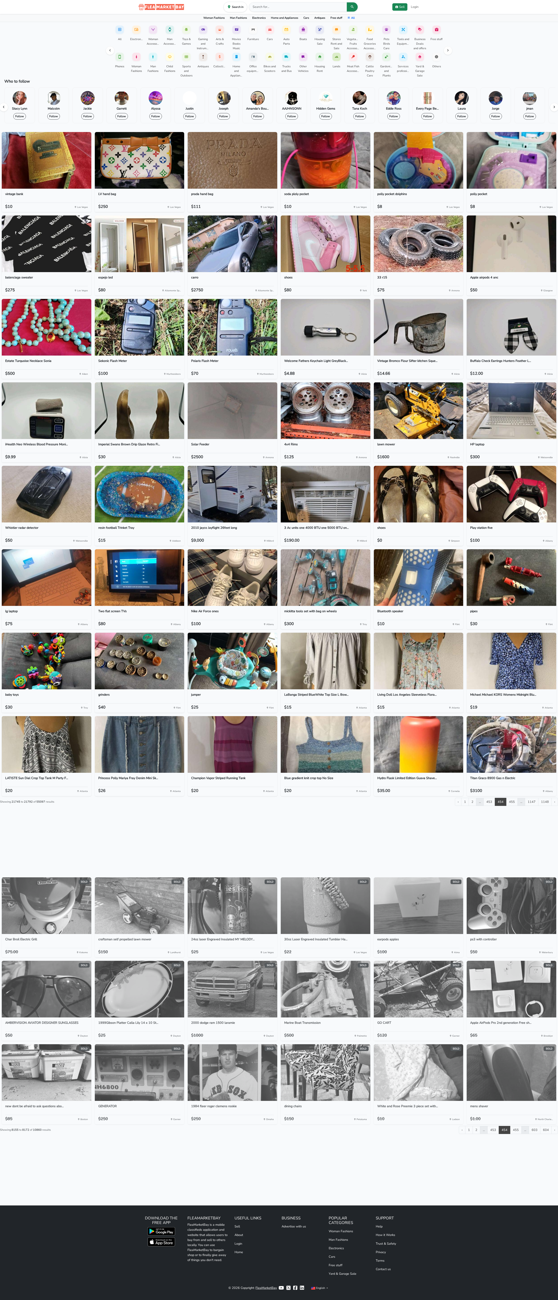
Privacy (381, 1252)
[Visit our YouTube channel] (281, 1287)
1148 (545, 802)
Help (379, 1226)
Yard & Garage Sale (342, 1273)
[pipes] (511, 577)
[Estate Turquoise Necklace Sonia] (46, 327)
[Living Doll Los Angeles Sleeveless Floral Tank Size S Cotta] (418, 661)
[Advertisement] (279, 843)
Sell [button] (402, 7)
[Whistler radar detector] (46, 494)
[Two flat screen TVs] (139, 577)
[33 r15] (418, 243)
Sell (237, 1226)
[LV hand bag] (139, 160)
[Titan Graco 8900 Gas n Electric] (511, 744)
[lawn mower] (418, 410)
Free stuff (336, 18)
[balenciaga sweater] (46, 243)
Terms (380, 1260)
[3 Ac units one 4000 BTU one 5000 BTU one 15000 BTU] (325, 494)
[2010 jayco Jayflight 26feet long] (232, 494)
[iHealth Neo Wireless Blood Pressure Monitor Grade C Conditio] (46, 410)
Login (414, 7)
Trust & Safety (386, 1243)
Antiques (319, 18)
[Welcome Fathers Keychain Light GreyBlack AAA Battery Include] (325, 327)
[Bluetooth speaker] (418, 577)
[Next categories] (448, 50)
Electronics (259, 18)
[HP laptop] (511, 410)
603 (535, 1130)
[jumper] (232, 661)
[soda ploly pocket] (325, 160)
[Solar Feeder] (232, 410)
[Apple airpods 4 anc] (511, 243)
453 (489, 802)
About (239, 1235)
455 (512, 802)
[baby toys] (46, 661)
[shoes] (325, 243)
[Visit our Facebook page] (295, 1287)
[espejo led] (139, 243)
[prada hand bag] (232, 160)
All (353, 18)
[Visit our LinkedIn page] (302, 1287)
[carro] (232, 243)
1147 (532, 802)
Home (239, 1252)
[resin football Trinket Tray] (139, 494)
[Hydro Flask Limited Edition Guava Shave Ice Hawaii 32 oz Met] (418, 744)
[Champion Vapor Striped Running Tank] (232, 744)
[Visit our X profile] (288, 1287)
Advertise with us (294, 1226)
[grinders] (139, 661)
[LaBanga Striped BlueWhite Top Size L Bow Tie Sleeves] (325, 661)
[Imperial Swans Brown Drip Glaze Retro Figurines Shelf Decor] (139, 410)
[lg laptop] (46, 577)
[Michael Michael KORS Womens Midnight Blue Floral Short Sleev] (511, 661)
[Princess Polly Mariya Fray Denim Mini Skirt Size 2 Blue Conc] (139, 744)
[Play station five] (511, 494)
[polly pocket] (511, 160)
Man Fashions (238, 18)
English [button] (320, 1288)
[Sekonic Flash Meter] (139, 327)
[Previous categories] (110, 50)
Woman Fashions (214, 18)
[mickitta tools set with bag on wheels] (325, 577)
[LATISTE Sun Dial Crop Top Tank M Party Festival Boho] (46, 744)
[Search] (352, 7)
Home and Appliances (284, 18)
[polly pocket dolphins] (418, 160)
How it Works (385, 1235)
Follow (19, 116)
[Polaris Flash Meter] (232, 327)
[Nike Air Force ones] (232, 577)
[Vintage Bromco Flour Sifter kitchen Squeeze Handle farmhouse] (418, 327)
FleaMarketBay (266, 1288)
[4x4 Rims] (325, 410)
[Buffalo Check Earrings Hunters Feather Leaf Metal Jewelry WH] (511, 327)
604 (546, 1130)
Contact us (383, 1269)
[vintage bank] (46, 160)
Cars (306, 18)
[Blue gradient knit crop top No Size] (325, 744)
